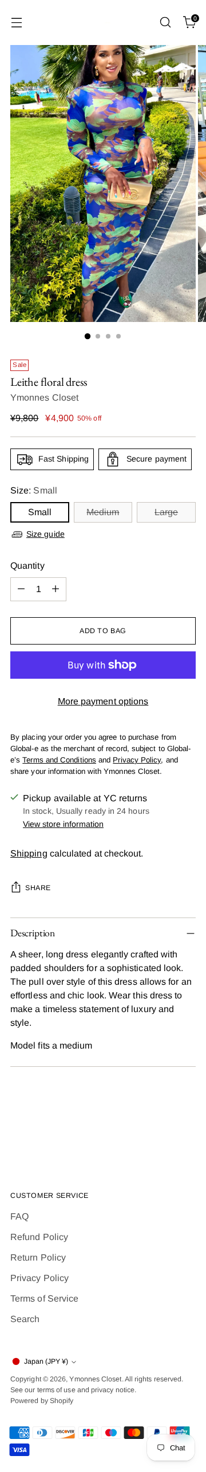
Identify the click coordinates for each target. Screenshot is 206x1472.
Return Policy (38, 1257)
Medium (102, 512)
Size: (33, 490)
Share (38, 888)
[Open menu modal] (16, 22)
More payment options (103, 701)
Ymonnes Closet (44, 397)
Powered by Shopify (41, 1401)
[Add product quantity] (55, 589)
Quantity (27, 565)
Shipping (28, 853)
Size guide (45, 534)
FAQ (19, 1216)
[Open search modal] (165, 22)
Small (40, 512)
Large (166, 512)
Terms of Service (44, 1298)
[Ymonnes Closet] (103, 22)
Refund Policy (39, 1237)
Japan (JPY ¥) (46, 1361)
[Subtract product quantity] (21, 589)
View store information (63, 824)
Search (24, 1319)
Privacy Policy (39, 1278)
